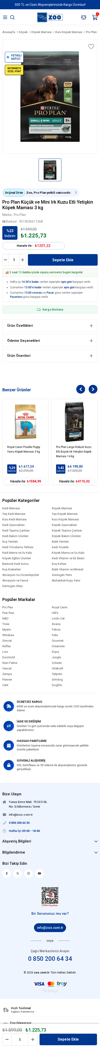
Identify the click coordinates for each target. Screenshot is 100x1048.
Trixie (5, 624)
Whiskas (8, 635)
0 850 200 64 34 (50, 958)
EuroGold (8, 657)
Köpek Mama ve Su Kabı (68, 552)
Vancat (7, 668)
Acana (56, 624)
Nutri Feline (9, 663)
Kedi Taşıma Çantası (16, 530)
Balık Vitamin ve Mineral (67, 569)
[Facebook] (6, 873)
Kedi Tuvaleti (60, 547)
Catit (5, 685)
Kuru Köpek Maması (65, 519)
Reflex (6, 646)
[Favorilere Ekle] (90, 46)
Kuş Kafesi (59, 564)
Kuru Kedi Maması (14, 519)
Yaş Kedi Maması (13, 514)
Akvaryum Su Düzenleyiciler (20, 575)
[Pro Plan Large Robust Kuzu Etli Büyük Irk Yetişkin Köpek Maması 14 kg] (74, 422)
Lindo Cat (58, 618)
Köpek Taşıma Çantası (67, 530)
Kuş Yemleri (10, 541)
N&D (5, 618)
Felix (55, 635)
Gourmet (57, 640)
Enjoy (55, 651)
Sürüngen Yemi (62, 575)
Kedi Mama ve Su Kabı (17, 552)
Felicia (56, 629)
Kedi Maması (11, 508)
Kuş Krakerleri (11, 569)
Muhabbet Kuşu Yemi (66, 580)
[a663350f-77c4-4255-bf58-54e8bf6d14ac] (50, 897)
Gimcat (7, 640)
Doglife (57, 685)
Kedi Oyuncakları (13, 525)
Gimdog (57, 679)
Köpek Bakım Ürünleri (66, 536)
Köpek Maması (62, 508)
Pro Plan (7, 607)
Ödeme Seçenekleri (23, 341)
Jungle (56, 657)
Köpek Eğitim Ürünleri (16, 558)
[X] (17, 873)
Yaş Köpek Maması (65, 514)
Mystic (6, 629)
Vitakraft (57, 668)
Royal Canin (59, 607)
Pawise (7, 679)
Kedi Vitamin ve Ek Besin (68, 558)
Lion (5, 651)
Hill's (55, 613)
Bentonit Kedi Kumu (15, 564)
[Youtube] (39, 873)
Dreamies (58, 646)
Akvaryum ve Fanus (15, 580)
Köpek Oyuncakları (64, 525)
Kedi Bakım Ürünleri (15, 536)
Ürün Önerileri (18, 356)
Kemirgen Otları (12, 586)
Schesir (57, 663)
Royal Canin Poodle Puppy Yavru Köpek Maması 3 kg (23, 449)
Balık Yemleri (60, 541)
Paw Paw (8, 613)
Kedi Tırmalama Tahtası (17, 547)
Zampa (7, 674)
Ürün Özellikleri (20, 325)
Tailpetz (57, 674)
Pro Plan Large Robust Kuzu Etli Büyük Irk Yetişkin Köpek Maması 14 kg (73, 451)
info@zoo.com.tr (50, 928)
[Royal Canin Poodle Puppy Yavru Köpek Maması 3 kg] (25, 422)
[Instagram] (28, 873)
